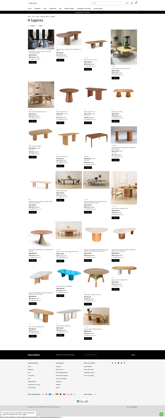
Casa (44, 8)
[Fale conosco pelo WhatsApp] (161, 414)
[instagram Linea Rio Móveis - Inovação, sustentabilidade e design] (112, 363)
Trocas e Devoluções (61, 378)
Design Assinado (69, 8)
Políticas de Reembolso (62, 372)
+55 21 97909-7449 (89, 369)
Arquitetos (58, 366)
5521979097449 (88, 366)
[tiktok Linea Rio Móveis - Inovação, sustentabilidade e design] (121, 363)
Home (29, 8)
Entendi (24, 414)
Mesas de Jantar (44, 16)
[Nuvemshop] (131, 407)
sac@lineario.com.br (89, 372)
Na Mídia (58, 384)
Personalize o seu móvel (84, 8)
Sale (60, 8)
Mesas (37, 16)
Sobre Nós (58, 381)
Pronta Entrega (98, 8)
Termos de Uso (59, 369)
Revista (58, 387)
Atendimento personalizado (82, 12)
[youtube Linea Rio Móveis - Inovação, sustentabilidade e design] (118, 363)
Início (29, 16)
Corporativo (52, 8)
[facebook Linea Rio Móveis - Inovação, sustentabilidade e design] (115, 363)
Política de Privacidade (62, 375)
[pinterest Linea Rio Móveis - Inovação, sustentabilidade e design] (124, 363)
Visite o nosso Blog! (89, 375)
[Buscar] (126, 3)
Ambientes (37, 8)
